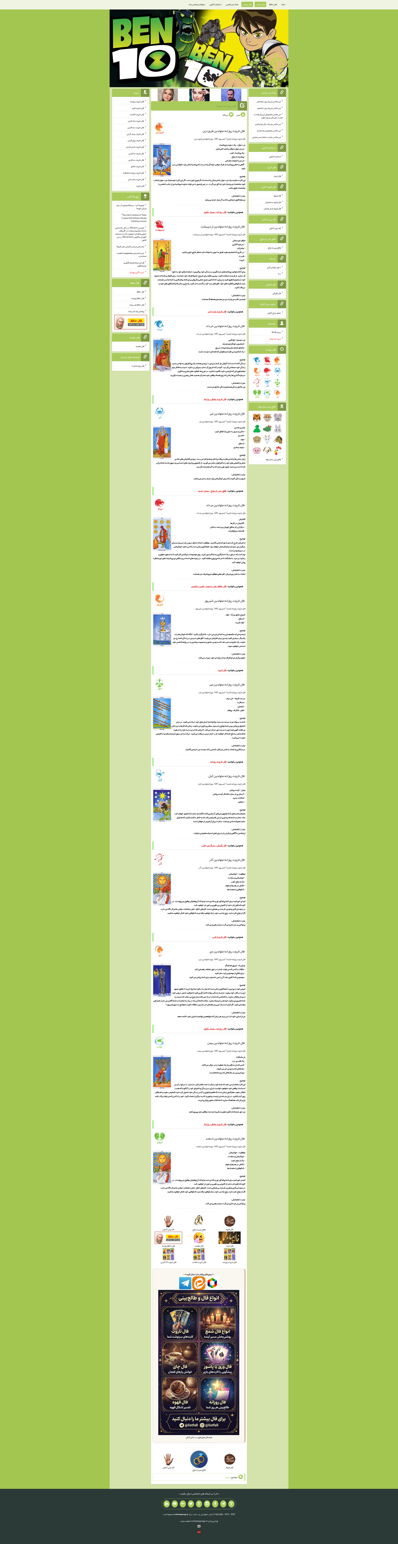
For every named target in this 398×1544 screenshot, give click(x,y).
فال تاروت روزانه (137, 101)
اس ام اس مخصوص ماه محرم (269, 130)
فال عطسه (140, 346)
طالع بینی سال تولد (273, 459)
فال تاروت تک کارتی (136, 121)
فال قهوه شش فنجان (272, 208)
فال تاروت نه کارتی (136, 153)
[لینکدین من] (167, 1503)
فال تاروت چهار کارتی (135, 134)
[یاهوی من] (231, 1503)
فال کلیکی (277, 293)
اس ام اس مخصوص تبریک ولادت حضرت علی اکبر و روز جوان (268, 116)
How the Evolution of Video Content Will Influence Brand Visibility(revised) (133, 218)
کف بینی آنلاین (275, 228)
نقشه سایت (185, 1521)
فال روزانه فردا (138, 365)
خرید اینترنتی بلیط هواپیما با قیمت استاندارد (131, 254)
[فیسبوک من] (215, 1503)
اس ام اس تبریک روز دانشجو (269, 108)
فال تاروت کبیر (138, 108)
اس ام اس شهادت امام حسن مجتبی (266, 137)
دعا (279, 273)
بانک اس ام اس (232, 4)
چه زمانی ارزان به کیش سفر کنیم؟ (130, 246)
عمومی (227, 1477)
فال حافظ (273, 4)
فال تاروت (260, 4)
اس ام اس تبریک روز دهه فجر (269, 101)
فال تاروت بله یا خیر (136, 179)
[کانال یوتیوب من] (175, 1503)
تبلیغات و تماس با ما (197, 4)
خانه (283, 4)
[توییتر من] (191, 1503)
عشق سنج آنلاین (274, 312)
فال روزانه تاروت (200, 59)
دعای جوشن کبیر (274, 267)
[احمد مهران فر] (231, 95)
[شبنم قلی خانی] (168, 95)
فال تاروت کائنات (137, 114)
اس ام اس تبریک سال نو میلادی (268, 124)
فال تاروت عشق (137, 166)
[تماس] (199, 1503)
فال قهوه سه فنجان (273, 202)
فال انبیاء (277, 176)
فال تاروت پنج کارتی (136, 140)
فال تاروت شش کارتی (135, 147)
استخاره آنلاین (215, 4)
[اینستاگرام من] (207, 1503)
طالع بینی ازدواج (274, 248)
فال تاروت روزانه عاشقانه (133, 173)
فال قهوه (277, 195)
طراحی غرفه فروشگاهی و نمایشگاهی (135, 264)
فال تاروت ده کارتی (136, 160)
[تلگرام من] (223, 1503)
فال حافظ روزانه (137, 298)
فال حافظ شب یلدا (137, 305)
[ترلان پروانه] (199, 95)
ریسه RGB (276, 332)
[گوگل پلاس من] (183, 1503)
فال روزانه (247, 4)
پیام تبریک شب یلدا (136, 311)
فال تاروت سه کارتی (135, 127)
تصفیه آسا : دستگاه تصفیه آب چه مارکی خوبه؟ (131, 207)
